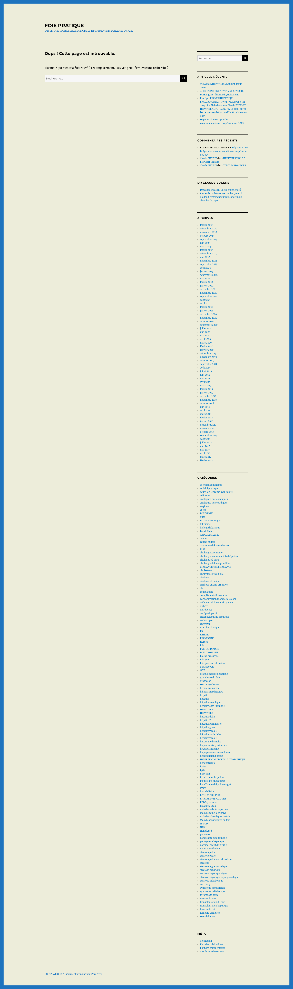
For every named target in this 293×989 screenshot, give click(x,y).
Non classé (206, 830)
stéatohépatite (208, 855)
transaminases (208, 898)
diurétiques (206, 609)
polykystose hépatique (212, 841)
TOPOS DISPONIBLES (234, 165)
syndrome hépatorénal (212, 887)
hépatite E (205, 720)
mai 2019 (205, 378)
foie (202, 645)
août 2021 (205, 300)
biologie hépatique (210, 527)
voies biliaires (207, 916)
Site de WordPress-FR (212, 951)
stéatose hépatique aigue (213, 873)
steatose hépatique (210, 870)
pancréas (205, 834)
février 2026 (206, 225)
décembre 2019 (208, 353)
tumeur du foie (208, 909)
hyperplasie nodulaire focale (215, 752)
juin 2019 (205, 374)
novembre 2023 (208, 260)
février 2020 (206, 346)
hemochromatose (209, 688)
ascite (203, 509)
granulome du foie (210, 677)
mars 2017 (205, 456)
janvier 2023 (206, 271)
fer (201, 631)
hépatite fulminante (210, 723)
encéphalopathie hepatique (214, 616)
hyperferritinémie (209, 748)
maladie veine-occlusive (213, 813)
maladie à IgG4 (208, 805)
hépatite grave (207, 727)
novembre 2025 (208, 232)
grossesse (205, 681)
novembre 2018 (208, 399)
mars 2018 (205, 414)
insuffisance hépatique (212, 780)
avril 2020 (205, 339)
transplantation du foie (212, 902)
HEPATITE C (206, 713)
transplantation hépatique (214, 905)
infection (205, 773)
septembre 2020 (209, 324)
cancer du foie (207, 542)
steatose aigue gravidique (213, 866)
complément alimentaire (213, 595)
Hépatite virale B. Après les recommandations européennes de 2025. (224, 151)
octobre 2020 (207, 321)
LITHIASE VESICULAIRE (213, 798)
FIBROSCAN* (207, 638)
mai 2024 (205, 257)
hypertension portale (211, 755)
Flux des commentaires (212, 948)
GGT (202, 670)
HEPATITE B (206, 709)
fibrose (204, 641)
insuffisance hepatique (212, 777)
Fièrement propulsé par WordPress (83, 974)
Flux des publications (211, 944)
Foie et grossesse (209, 656)
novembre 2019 (208, 357)
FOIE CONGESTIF (209, 652)
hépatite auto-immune (212, 706)
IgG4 (202, 770)
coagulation (206, 591)
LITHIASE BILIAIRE (210, 795)
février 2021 (206, 307)
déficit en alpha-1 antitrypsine (216, 602)
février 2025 (206, 250)
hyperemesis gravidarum (213, 745)
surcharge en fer (209, 884)
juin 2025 (205, 242)
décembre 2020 (208, 314)
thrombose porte (209, 895)
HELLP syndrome (209, 684)
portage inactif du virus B (213, 845)
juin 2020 (205, 332)
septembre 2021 (208, 296)
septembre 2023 (208, 264)
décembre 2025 (208, 228)
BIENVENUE (206, 513)
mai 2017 (205, 449)
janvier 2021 (206, 310)
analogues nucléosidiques (214, 499)
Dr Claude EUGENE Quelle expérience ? (220, 189)
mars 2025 (206, 246)
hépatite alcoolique (210, 702)
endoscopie (206, 620)
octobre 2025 (207, 235)
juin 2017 (205, 446)
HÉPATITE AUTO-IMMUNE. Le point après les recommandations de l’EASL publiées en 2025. (223, 112)
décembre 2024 (208, 253)
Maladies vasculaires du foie (215, 820)
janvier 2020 (206, 349)
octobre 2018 (207, 403)
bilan (203, 517)
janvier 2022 (206, 285)
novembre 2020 (208, 317)
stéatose (204, 862)
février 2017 (206, 460)
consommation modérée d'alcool (218, 599)
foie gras (204, 659)
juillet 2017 (206, 442)
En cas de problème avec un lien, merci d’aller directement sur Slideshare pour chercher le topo (221, 197)
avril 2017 (205, 453)
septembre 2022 (209, 275)
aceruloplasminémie (211, 484)
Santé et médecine (210, 848)
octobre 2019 (207, 360)
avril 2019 (205, 382)
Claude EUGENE (208, 158)
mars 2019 (205, 385)
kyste (203, 788)
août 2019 (205, 367)
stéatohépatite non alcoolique (216, 859)
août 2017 (205, 439)
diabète (204, 606)
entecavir (205, 624)
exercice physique (209, 627)
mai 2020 (205, 335)
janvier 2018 (206, 421)
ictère (203, 766)
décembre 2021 (208, 289)
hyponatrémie (207, 763)
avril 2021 (205, 303)
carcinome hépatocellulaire (214, 545)
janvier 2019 (206, 392)
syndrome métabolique (212, 891)
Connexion (206, 940)
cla (201, 588)
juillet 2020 (206, 328)
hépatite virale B (208, 731)
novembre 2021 (208, 292)
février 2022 (206, 282)
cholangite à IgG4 (209, 559)
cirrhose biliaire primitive (214, 584)
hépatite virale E (208, 738)
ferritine (204, 634)
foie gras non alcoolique (213, 663)
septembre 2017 (208, 435)
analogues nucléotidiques (214, 502)
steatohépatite (208, 852)
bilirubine (205, 524)
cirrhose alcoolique (210, 581)
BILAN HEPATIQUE (210, 520)
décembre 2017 (208, 424)
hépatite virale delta (210, 734)
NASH (203, 827)
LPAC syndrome (208, 802)
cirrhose (204, 577)
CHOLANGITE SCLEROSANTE (215, 566)
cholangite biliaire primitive (215, 563)
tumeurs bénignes (210, 912)
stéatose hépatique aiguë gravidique (219, 877)
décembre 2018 (208, 396)
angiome (205, 506)
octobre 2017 (207, 431)
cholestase (206, 570)
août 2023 (205, 267)
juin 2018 (205, 407)
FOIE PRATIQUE (64, 25)
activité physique (209, 488)
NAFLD (204, 823)
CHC (202, 549)
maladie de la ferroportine (214, 809)
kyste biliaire (207, 791)
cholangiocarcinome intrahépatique (219, 556)
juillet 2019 (206, 371)
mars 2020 (206, 342)
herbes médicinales (210, 741)
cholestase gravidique (211, 574)
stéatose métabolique (211, 880)
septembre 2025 (209, 239)
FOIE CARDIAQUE (209, 649)
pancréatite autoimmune (213, 838)
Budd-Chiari (206, 531)
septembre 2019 (208, 364)
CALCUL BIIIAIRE (209, 534)
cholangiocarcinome (211, 552)
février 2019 (206, 389)
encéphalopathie (209, 613)
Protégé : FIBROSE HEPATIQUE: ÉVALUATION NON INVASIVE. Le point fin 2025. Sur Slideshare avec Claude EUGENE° (223, 102)
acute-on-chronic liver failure (216, 492)
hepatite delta (207, 716)
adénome (205, 495)
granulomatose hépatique (214, 673)
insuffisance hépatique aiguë (215, 784)
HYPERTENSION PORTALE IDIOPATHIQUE (222, 759)
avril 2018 (205, 410)
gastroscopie (207, 666)
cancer (203, 538)
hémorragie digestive (211, 691)
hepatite (204, 695)
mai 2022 (205, 278)
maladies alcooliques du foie (215, 816)
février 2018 (206, 417)
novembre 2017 (208, 428)
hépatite (204, 698)
